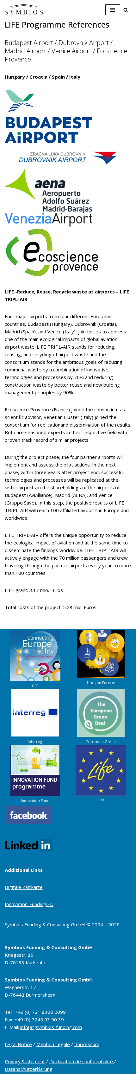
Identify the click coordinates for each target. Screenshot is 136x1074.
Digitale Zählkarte (24, 887)
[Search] (125, 10)
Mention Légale (53, 1044)
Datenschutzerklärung (29, 1069)
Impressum (86, 1044)
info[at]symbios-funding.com (51, 1027)
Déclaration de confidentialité (81, 1061)
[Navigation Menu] (112, 9)
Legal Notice (18, 1044)
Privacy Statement (25, 1061)
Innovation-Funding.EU (29, 904)
